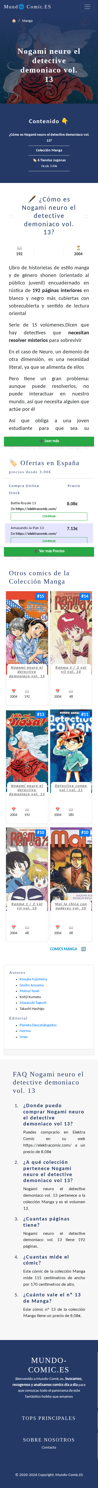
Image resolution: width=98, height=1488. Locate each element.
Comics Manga (63, 949)
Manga (27, 21)
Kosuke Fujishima (33, 979)
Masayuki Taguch (33, 1003)
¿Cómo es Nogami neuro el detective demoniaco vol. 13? (49, 138)
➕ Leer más (49, 441)
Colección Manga (49, 150)
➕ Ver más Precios (49, 551)
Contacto (49, 1448)
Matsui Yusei (29, 991)
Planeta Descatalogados (38, 1025)
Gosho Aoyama (32, 985)
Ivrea (23, 1037)
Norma (25, 1031)
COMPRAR (49, 516)
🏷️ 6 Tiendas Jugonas (49, 163)
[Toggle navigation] (87, 7)
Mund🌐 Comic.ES (27, 6)
